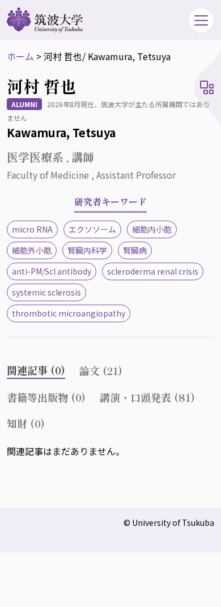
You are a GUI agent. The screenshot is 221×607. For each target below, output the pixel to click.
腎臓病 (135, 250)
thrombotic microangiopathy (68, 313)
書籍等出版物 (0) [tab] (46, 397)
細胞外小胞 (32, 250)
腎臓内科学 (87, 250)
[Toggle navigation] (201, 20)
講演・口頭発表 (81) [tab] (147, 397)
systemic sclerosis (46, 292)
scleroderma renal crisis (152, 271)
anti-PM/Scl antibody (51, 271)
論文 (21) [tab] (100, 370)
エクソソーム (92, 229)
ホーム (20, 56)
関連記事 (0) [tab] (36, 369)
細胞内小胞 (152, 229)
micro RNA (32, 229)
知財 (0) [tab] (26, 423)
